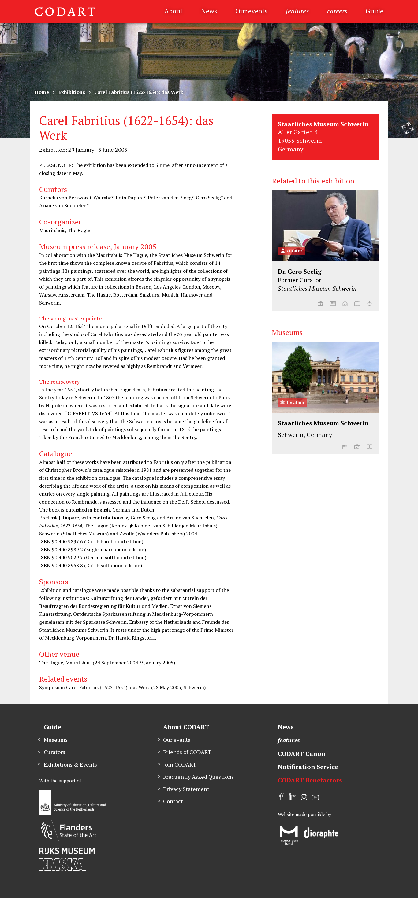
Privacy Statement (186, 789)
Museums (56, 739)
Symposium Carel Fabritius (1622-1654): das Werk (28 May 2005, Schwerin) (122, 687)
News (209, 10)
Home (42, 92)
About (173, 10)
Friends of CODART (187, 752)
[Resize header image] (407, 128)
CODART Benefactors (310, 780)
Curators (54, 752)
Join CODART (179, 764)
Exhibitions (71, 92)
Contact (173, 801)
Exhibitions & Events (70, 764)
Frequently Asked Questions (198, 776)
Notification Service (308, 767)
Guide (374, 10)
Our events (251, 10)
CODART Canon (302, 753)
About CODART (186, 727)
